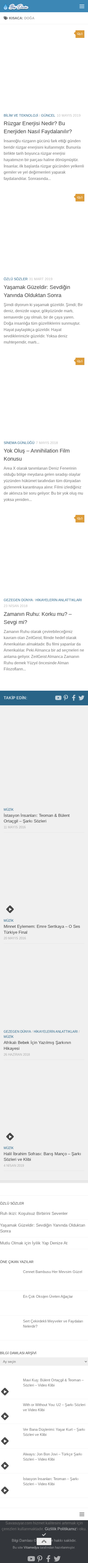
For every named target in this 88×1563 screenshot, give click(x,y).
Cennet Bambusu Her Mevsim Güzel (52, 1272)
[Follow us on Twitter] (81, 698)
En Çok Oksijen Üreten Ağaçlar (48, 1296)
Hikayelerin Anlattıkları (58, 600)
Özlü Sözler (16, 279)
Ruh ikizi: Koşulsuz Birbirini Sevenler (34, 1213)
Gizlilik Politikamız (61, 1529)
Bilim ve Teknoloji (21, 115)
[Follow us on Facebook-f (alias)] (74, 698)
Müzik (9, 809)
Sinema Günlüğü (19, 443)
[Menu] (82, 6)
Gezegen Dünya (18, 600)
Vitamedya (31, 1547)
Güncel (48, 115)
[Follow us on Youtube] (58, 698)
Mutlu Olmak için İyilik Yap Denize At (33, 1243)
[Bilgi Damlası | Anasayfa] (20, 6)
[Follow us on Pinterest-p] (66, 698)
